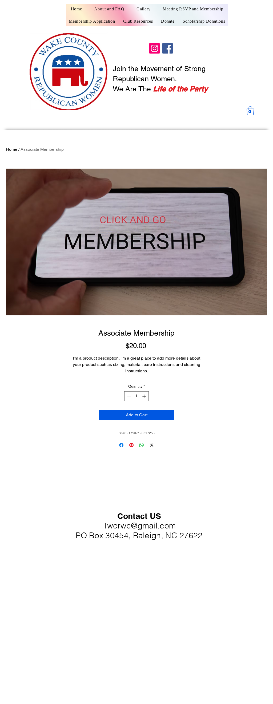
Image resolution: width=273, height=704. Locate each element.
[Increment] (144, 396)
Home (11, 149)
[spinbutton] (136, 396)
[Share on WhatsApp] (141, 445)
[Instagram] (154, 48)
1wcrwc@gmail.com (139, 526)
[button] (250, 110)
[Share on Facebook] (121, 445)
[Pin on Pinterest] (131, 445)
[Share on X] (151, 445)
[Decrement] (128, 396)
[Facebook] (167, 48)
